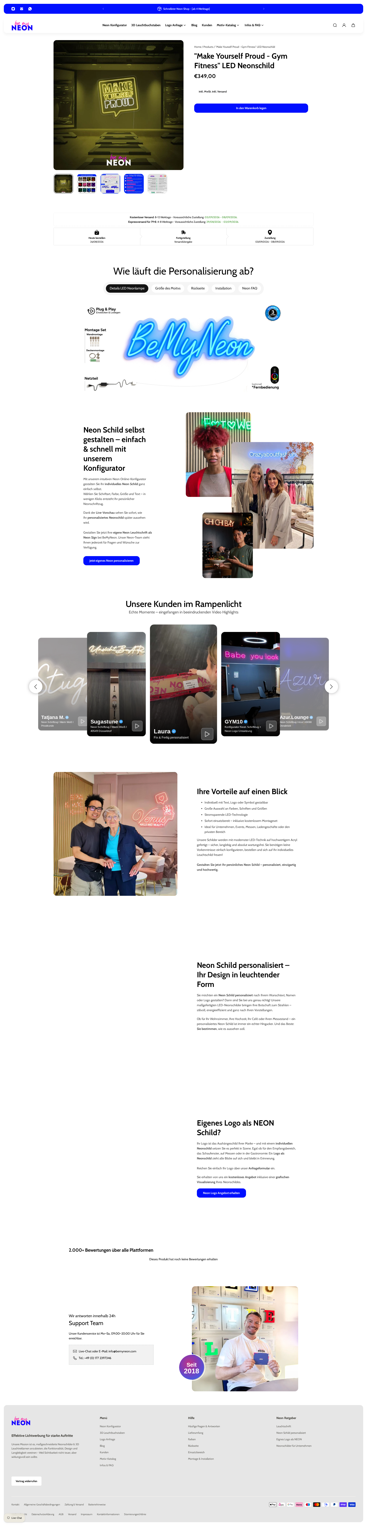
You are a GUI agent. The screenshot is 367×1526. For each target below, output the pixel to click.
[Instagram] (13, 9)
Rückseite (198, 288)
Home (198, 47)
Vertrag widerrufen (26, 1481)
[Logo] (22, 25)
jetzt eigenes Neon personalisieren (111, 560)
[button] (35, 686)
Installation (223, 288)
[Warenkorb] (353, 25)
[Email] (21, 9)
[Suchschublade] (334, 25)
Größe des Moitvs (167, 288)
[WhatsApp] (30, 9)
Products (208, 47)
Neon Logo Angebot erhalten (221, 1193)
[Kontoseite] (344, 25)
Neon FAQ (249, 288)
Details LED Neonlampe (127, 288)
